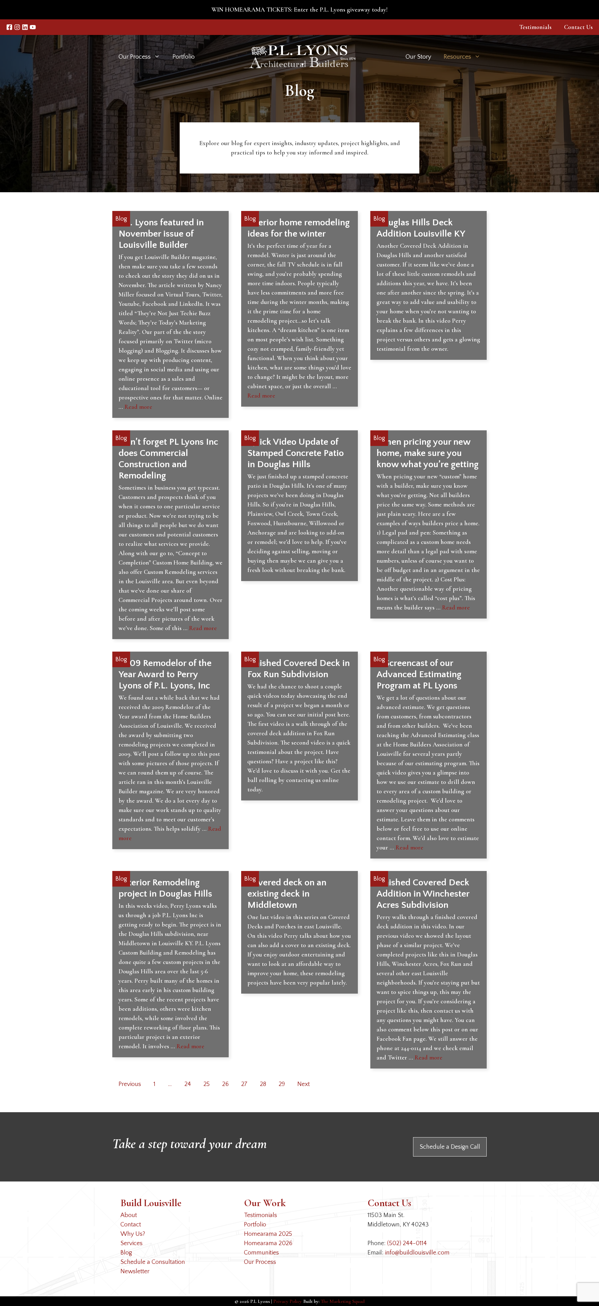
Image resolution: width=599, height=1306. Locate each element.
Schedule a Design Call (450, 1146)
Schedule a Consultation (152, 1262)
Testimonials (535, 27)
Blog (126, 1252)
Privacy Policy (287, 1301)
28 (263, 1084)
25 (206, 1084)
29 (282, 1084)
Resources (457, 56)
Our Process (260, 1262)
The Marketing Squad (343, 1301)
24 (187, 1084)
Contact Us (578, 27)
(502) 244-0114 (407, 1243)
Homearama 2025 (268, 1233)
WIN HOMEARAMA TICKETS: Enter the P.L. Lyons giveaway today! (299, 9)
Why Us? (132, 1233)
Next (303, 1084)
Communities (261, 1252)
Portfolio (184, 56)
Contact (130, 1224)
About (128, 1215)
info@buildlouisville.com (417, 1252)
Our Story (418, 56)
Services (131, 1243)
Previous (130, 1084)
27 (244, 1084)
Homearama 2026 (268, 1243)
